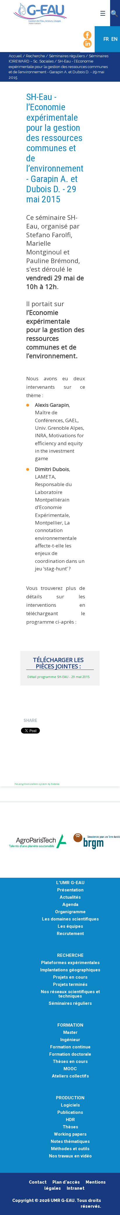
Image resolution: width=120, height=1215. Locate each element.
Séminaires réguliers (67, 56)
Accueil (15, 56)
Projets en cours (70, 977)
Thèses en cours (70, 1061)
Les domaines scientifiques (70, 919)
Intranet (75, 1188)
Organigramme (70, 912)
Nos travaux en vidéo (70, 1156)
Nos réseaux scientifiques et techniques (70, 994)
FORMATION (70, 1025)
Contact (38, 1182)
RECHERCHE (70, 955)
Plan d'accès (66, 1182)
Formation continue (70, 1047)
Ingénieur (70, 1040)
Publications (70, 1112)
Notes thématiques (70, 1141)
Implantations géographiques (70, 970)
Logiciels (70, 1105)
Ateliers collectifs (70, 1076)
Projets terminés (70, 984)
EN (114, 39)
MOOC (70, 1069)
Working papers (70, 1134)
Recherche (35, 56)
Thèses (70, 1127)
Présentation (70, 890)
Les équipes (70, 926)
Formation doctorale (70, 1054)
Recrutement (70, 934)
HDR (70, 1120)
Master (70, 1032)
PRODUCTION (70, 1098)
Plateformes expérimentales (70, 963)
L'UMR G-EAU (70, 883)
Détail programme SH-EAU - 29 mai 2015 (58, 677)
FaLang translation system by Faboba (37, 783)
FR (106, 39)
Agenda (70, 904)
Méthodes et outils (70, 1149)
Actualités (70, 897)
